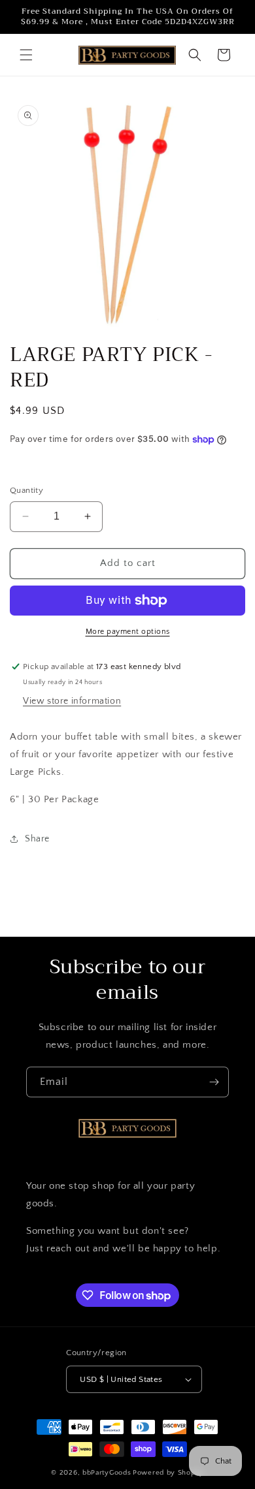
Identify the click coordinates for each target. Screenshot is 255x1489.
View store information (72, 701)
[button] (26, 54)
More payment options (128, 631)
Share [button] (37, 839)
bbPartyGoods (106, 1473)
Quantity (26, 490)
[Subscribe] (213, 1082)
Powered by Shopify (168, 1473)
